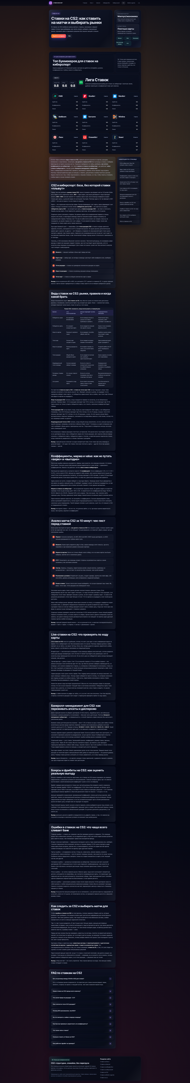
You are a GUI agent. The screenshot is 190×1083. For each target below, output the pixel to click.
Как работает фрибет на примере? (64, 1043)
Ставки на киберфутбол (106, 1067)
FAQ (69, 36)
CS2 (123, 2)
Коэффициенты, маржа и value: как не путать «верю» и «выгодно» (129, 176)
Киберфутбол (106, 2)
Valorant (98, 2)
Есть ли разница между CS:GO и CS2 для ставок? (68, 978)
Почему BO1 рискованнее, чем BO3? (64, 1011)
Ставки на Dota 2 (104, 1061)
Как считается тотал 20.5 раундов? (64, 1004)
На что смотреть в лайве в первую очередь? (67, 1017)
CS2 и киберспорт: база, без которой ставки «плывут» (127, 164)
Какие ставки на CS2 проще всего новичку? (67, 991)
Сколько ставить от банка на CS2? (64, 1037)
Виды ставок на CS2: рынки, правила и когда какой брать (127, 170)
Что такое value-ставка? (61, 1030)
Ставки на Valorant (105, 1064)
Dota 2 (91, 2)
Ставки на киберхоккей (106, 1069)
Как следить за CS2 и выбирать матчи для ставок (128, 216)
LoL (139, 2)
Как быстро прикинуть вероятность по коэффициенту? (70, 1024)
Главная (85, 2)
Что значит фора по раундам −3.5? (64, 997)
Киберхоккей (116, 2)
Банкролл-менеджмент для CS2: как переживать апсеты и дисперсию (128, 196)
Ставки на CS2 (104, 1072)
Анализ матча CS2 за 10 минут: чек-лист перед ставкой (129, 182)
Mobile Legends (131, 2)
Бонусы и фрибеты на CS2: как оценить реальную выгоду (128, 203)
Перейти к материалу (59, 36)
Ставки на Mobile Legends (107, 1075)
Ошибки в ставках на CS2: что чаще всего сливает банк (129, 209)
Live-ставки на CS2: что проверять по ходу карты (129, 189)
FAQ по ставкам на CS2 (126, 221)
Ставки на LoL (104, 1077)
